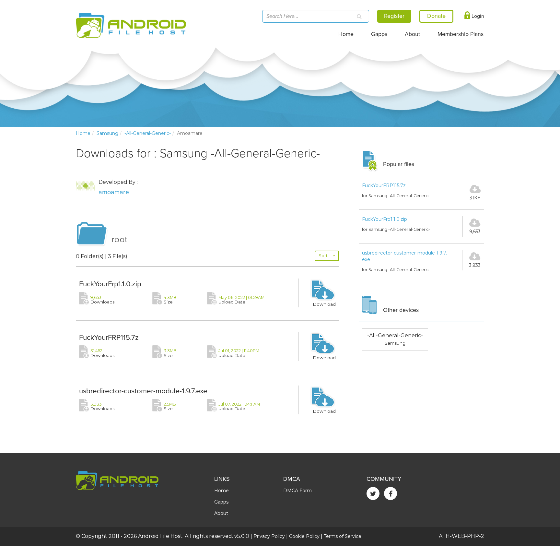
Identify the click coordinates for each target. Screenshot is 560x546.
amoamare (114, 192)
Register (394, 15)
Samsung (107, 133)
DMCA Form (297, 490)
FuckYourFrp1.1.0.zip (110, 283)
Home (346, 34)
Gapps (379, 34)
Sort (325, 255)
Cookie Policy (304, 536)
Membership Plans (461, 34)
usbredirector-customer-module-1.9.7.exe (143, 390)
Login (477, 16)
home (83, 133)
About (412, 34)
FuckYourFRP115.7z (109, 337)
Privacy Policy (269, 536)
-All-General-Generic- (147, 133)
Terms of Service (342, 536)
